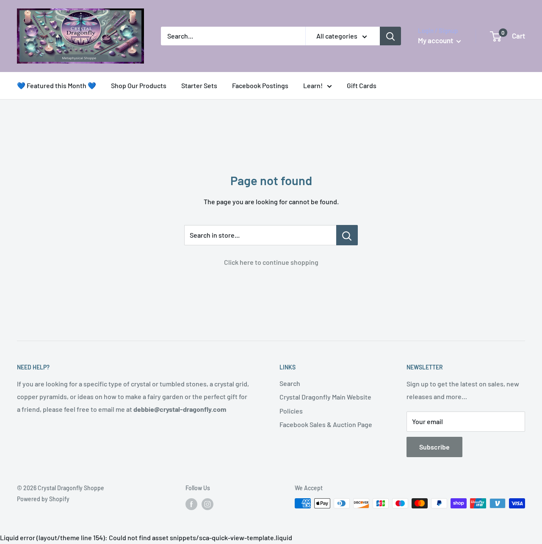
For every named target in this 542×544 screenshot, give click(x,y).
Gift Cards (361, 85)
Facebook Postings (260, 85)
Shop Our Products (138, 85)
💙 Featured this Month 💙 (56, 85)
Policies (291, 411)
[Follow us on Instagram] (207, 504)
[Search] (390, 36)
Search (289, 383)
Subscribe (434, 447)
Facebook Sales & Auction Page (325, 424)
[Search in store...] (347, 235)
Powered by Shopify (43, 498)
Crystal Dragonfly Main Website (325, 397)
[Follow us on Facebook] (191, 504)
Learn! (313, 85)
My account (436, 40)
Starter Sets (199, 85)
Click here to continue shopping (271, 262)
